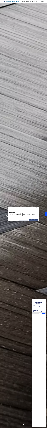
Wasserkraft (13, 1)
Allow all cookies (33, 219)
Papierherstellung (18, 1)
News (30, 1)
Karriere (33, 1)
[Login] (43, 1)
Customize (23, 219)
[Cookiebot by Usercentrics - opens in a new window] (35, 207)
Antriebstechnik (8, 1)
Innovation (23, 1)
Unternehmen (27, 1)
